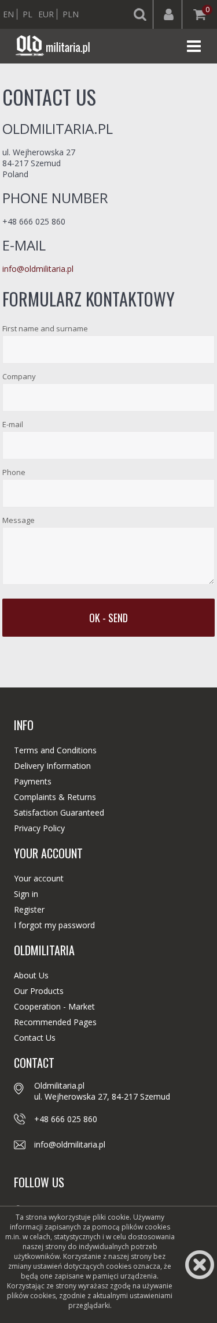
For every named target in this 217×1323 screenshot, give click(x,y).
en (8, 14)
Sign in (26, 893)
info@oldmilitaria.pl (37, 268)
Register (29, 909)
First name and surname (45, 328)
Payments (33, 781)
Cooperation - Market (54, 1006)
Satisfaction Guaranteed (59, 812)
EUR (46, 14)
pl (27, 14)
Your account (39, 878)
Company (19, 376)
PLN (70, 14)
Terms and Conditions (55, 750)
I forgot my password (54, 925)
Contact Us (35, 1037)
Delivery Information (52, 765)
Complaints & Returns (55, 796)
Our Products (39, 990)
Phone (13, 472)
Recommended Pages (55, 1021)
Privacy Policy (39, 828)
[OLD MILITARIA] (55, 46)
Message (18, 520)
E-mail (12, 424)
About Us (31, 975)
